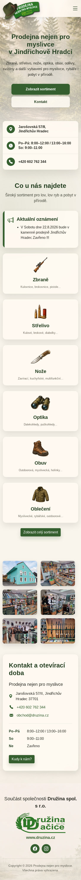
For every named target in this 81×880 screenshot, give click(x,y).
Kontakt (40, 102)
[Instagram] (46, 848)
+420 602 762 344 (32, 162)
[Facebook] (35, 848)
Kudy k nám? (22, 759)
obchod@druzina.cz (33, 715)
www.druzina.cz (40, 837)
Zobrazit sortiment (41, 89)
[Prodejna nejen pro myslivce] (22, 8)
